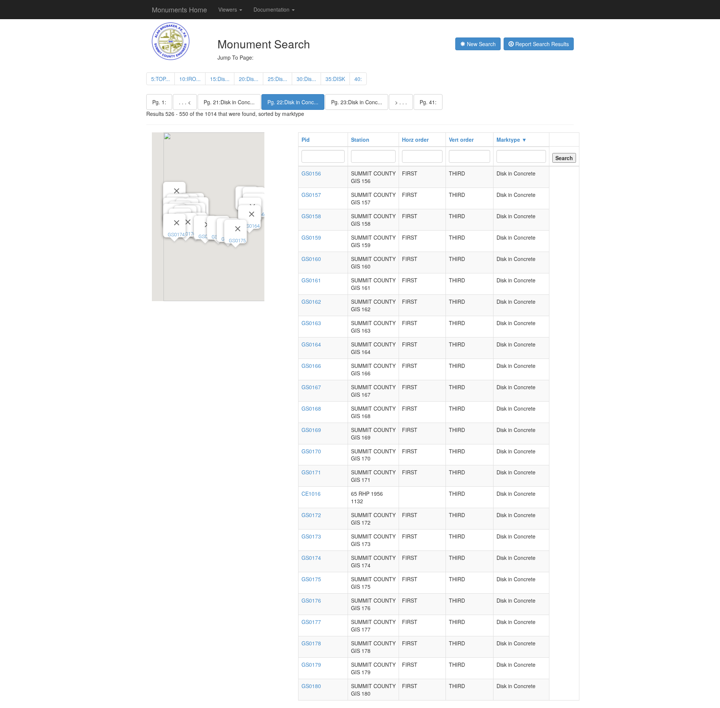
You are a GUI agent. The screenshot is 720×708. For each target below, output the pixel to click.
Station (360, 139)
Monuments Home (179, 9)
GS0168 (311, 408)
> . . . (401, 102)
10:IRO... (190, 78)
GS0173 (311, 536)
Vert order (461, 139)
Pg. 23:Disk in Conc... (356, 102)
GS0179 (311, 664)
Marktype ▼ (511, 139)
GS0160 (311, 258)
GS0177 (311, 622)
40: (358, 78)
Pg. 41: (428, 102)
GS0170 (311, 451)
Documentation (272, 9)
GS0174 (176, 234)
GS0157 (311, 194)
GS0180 (311, 686)
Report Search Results (541, 44)
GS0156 (311, 173)
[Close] (252, 214)
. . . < (185, 102)
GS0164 (251, 226)
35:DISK (335, 78)
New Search (480, 44)
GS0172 (311, 515)
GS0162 (311, 301)
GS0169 (311, 430)
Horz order (415, 139)
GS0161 (311, 280)
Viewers (228, 9)
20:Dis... (248, 78)
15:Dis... (220, 78)
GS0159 (311, 237)
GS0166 (311, 365)
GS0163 (311, 323)
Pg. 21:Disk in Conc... (229, 102)
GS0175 (237, 240)
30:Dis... (306, 78)
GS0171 (311, 472)
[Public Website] (170, 40)
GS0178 (311, 643)
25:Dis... (277, 78)
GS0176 (187, 234)
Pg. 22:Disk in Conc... (292, 102)
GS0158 (311, 216)
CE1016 (311, 493)
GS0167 (311, 387)
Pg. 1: (159, 102)
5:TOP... (160, 78)
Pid (306, 139)
